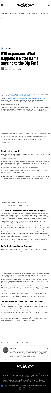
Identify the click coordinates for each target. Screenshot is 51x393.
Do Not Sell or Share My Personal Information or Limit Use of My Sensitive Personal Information (25, 385)
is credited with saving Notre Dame (10, 135)
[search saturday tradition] (49, 5)
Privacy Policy (18, 373)
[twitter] (47, 348)
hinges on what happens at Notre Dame (20, 95)
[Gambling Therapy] (29, 388)
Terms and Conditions (26, 373)
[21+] (20, 388)
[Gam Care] (24, 388)
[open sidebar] (2, 5)
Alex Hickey (9, 67)
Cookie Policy (37, 373)
